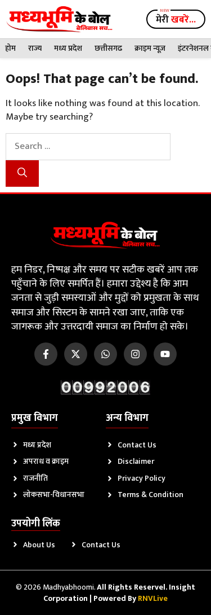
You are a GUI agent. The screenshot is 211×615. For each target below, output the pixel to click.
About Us (39, 544)
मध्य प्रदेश (68, 48)
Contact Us (137, 444)
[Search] (22, 173)
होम (10, 48)
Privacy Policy (141, 478)
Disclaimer (136, 461)
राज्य (35, 48)
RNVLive (153, 598)
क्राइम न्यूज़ (149, 48)
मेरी (176, 20)
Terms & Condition (150, 494)
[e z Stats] (106, 387)
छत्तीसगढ (108, 48)
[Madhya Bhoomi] (59, 19)
